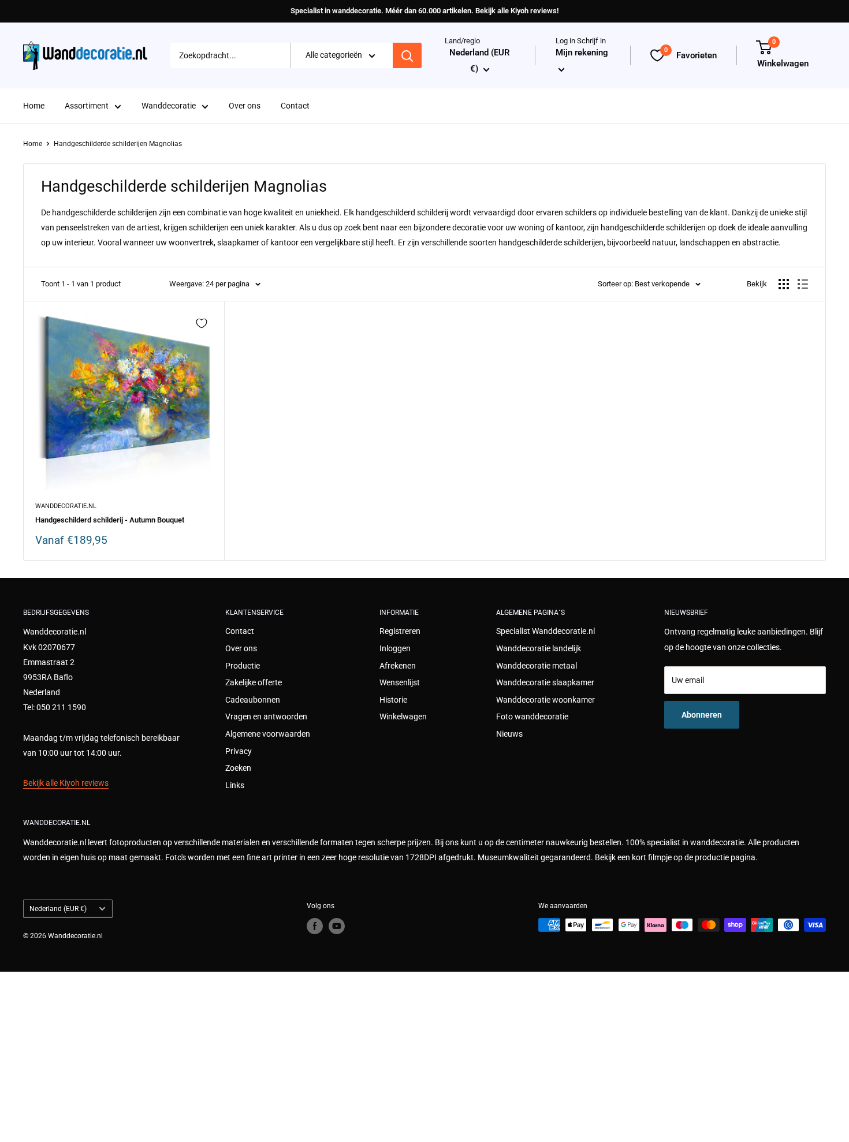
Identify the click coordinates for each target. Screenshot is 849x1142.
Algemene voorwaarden (267, 733)
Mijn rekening (582, 53)
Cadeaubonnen (252, 699)
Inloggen (395, 648)
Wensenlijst (399, 682)
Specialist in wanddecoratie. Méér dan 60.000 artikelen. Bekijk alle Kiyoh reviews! (424, 10)
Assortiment (87, 106)
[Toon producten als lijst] (803, 284)
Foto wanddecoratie (532, 716)
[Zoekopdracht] (407, 55)
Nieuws (509, 733)
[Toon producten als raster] (784, 284)
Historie (393, 699)
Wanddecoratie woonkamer (545, 699)
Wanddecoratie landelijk (538, 648)
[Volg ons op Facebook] (315, 926)
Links (234, 785)
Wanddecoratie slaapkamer (545, 682)
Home (33, 106)
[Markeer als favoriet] (201, 323)
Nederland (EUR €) (58, 909)
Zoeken (238, 767)
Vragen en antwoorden (266, 716)
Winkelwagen (403, 716)
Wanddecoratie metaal (536, 665)
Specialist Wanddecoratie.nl (545, 631)
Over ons (244, 106)
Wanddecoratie (169, 106)
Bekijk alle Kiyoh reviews (66, 783)
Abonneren (702, 714)
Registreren (399, 631)
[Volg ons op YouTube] (337, 926)
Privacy (238, 751)
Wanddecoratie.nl (65, 506)
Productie (242, 665)
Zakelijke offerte (253, 682)
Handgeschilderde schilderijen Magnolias (118, 144)
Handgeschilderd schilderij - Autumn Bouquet (109, 520)
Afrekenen (397, 665)
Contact (295, 106)
